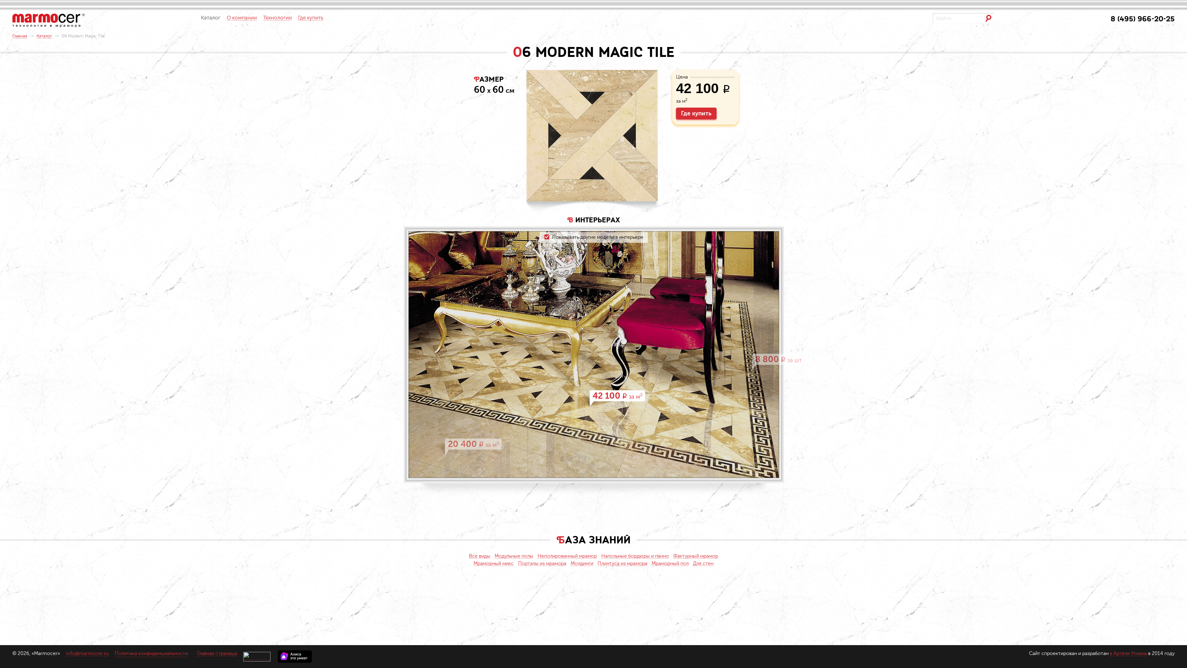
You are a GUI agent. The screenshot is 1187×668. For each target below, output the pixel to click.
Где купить (696, 113)
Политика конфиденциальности (151, 653)
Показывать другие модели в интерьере (597, 237)
